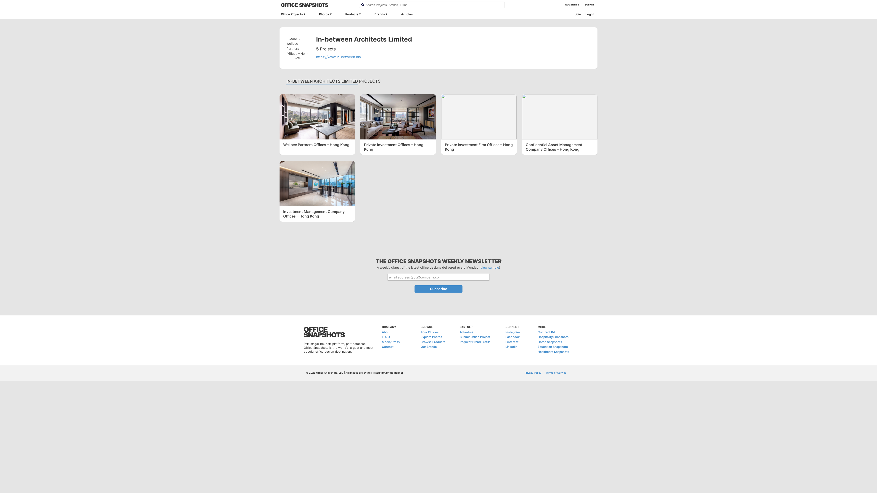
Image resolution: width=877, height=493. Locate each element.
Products (351, 14)
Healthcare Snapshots (553, 352)
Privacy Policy (533, 372)
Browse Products (433, 342)
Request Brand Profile (475, 342)
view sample (490, 267)
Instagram (512, 332)
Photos (324, 14)
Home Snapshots (550, 342)
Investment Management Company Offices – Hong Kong (314, 213)
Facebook (512, 337)
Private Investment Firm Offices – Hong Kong (479, 147)
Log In (590, 14)
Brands (380, 14)
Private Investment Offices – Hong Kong (393, 147)
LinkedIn (511, 347)
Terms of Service (556, 372)
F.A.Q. (386, 337)
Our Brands (429, 347)
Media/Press (391, 342)
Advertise (572, 4)
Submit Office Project (475, 337)
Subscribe (438, 289)
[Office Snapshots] (316, 5)
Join (578, 14)
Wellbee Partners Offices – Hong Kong (316, 144)
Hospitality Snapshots (553, 337)
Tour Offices (429, 332)
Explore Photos (431, 337)
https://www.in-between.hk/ (338, 57)
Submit (589, 4)
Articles (407, 14)
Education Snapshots (553, 347)
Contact (388, 347)
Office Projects (292, 14)
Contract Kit (546, 332)
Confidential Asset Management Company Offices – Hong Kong (554, 147)
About (386, 332)
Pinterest (511, 342)
